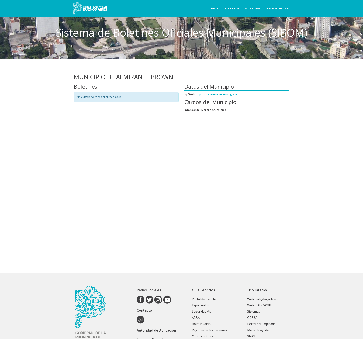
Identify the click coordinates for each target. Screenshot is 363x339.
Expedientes (200, 305)
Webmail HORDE (259, 305)
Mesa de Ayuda (258, 330)
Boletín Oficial (201, 324)
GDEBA (252, 318)
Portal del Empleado (261, 324)
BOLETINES (232, 8)
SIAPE (251, 336)
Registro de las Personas (209, 330)
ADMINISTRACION (277, 8)
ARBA (196, 318)
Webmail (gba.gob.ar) (262, 299)
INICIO (215, 8)
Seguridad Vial (202, 311)
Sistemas (253, 311)
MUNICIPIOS (253, 8)
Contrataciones (203, 336)
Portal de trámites (204, 299)
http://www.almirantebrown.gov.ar (217, 94)
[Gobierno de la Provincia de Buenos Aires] (90, 8)
